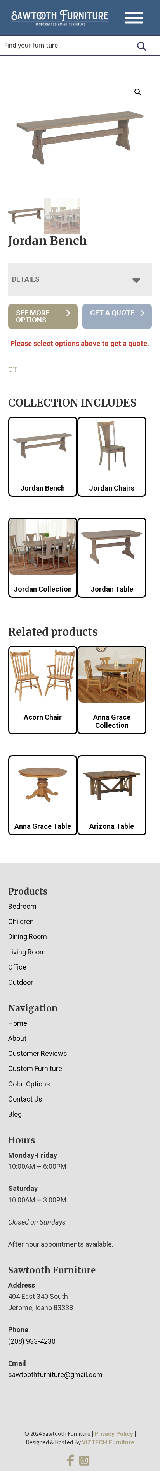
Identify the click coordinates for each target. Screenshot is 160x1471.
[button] (138, 92)
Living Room (27, 952)
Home (17, 1023)
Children (21, 921)
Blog (15, 1114)
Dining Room (27, 936)
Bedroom (22, 906)
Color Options (29, 1084)
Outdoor (20, 982)
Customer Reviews (37, 1053)
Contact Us (25, 1099)
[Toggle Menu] (134, 17)
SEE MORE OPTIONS (32, 316)
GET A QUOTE (112, 313)
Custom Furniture (35, 1068)
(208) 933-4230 (32, 1341)
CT (12, 369)
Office (17, 967)
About (17, 1038)
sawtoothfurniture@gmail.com (55, 1374)
